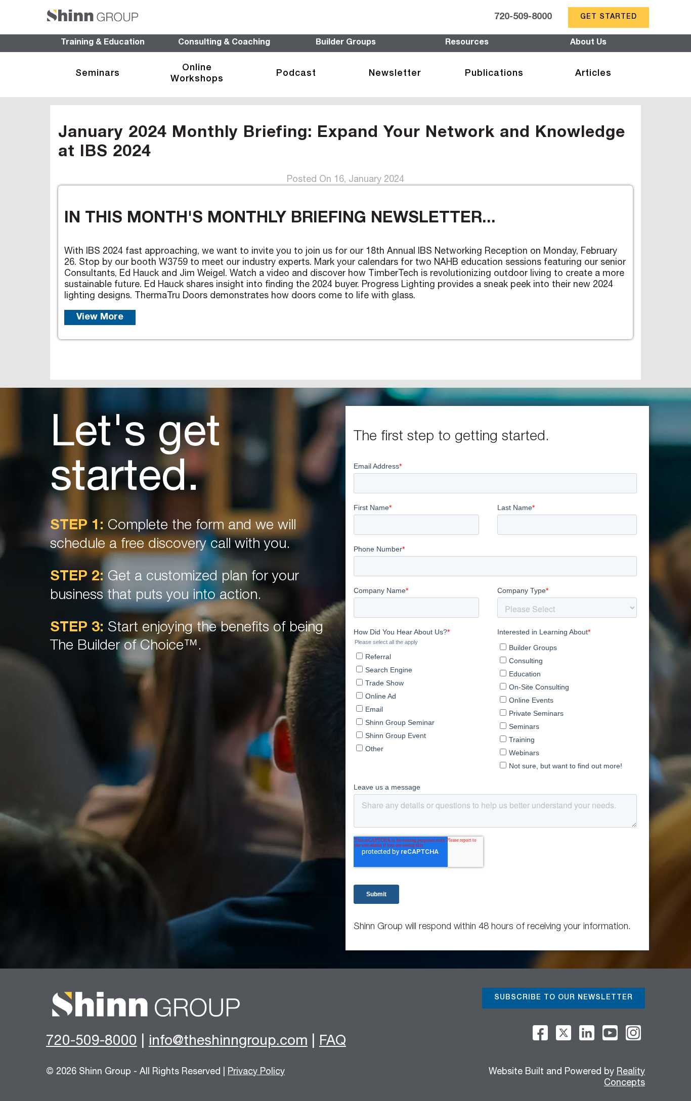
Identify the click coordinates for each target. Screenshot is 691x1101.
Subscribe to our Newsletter (563, 997)
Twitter (563, 1032)
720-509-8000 (523, 17)
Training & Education (103, 43)
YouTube (610, 1032)
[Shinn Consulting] (92, 17)
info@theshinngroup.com (228, 1042)
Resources (467, 43)
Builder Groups (346, 43)
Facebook (540, 1032)
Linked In (586, 1032)
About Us (588, 43)
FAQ (332, 1042)
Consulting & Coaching (224, 43)
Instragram (633, 1032)
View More (99, 317)
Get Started (608, 17)
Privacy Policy (256, 1072)
